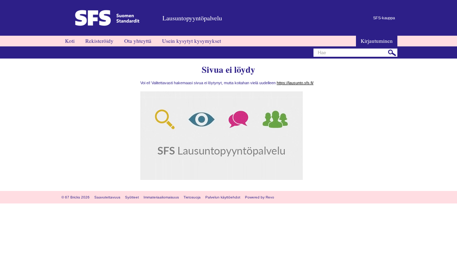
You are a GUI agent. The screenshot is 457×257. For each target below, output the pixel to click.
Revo (270, 197)
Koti (70, 40)
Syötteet (132, 197)
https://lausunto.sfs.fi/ (295, 83)
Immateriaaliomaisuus (161, 197)
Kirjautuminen (377, 40)
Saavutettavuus (107, 197)
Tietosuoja (192, 197)
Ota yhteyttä (137, 40)
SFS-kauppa (384, 18)
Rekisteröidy (99, 40)
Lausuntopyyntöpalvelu (192, 18)
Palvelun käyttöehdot (222, 197)
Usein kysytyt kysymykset (191, 40)
